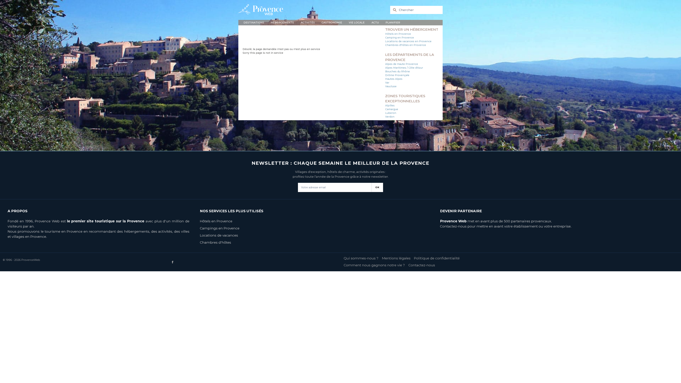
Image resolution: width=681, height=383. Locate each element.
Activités (308, 22)
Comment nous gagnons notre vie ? (374, 265)
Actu (375, 22)
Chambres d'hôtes (215, 242)
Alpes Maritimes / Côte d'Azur (404, 67)
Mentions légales (396, 258)
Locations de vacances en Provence (408, 41)
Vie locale (357, 22)
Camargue (391, 109)
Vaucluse (391, 86)
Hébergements (282, 22)
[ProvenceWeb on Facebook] (255, 262)
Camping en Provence (399, 37)
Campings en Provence (219, 228)
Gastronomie (332, 22)
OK (377, 187)
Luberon (390, 113)
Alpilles (390, 105)
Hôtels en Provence (398, 33)
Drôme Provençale (397, 75)
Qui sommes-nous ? (361, 258)
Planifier (393, 22)
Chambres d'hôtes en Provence (405, 45)
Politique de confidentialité (437, 258)
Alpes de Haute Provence (401, 64)
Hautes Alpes (393, 79)
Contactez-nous (453, 226)
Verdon (389, 116)
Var (387, 82)
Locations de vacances (219, 235)
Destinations (253, 22)
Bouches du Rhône (397, 71)
